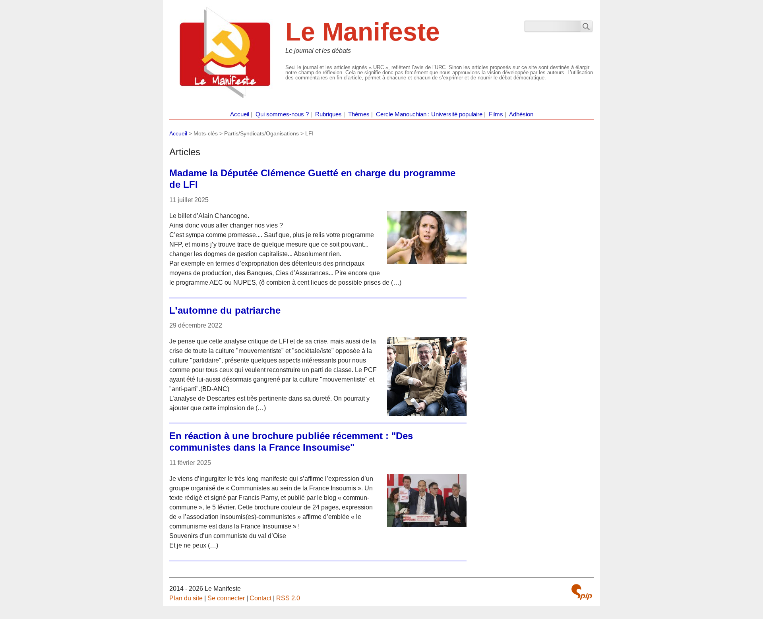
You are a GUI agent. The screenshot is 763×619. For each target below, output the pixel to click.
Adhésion (521, 114)
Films (496, 114)
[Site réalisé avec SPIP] (582, 592)
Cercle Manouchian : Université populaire (429, 114)
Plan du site (186, 598)
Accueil (239, 114)
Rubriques (328, 114)
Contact (260, 598)
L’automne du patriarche (225, 310)
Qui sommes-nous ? (282, 114)
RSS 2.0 (288, 598)
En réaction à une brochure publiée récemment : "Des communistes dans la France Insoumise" (291, 441)
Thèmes (359, 114)
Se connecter (226, 598)
